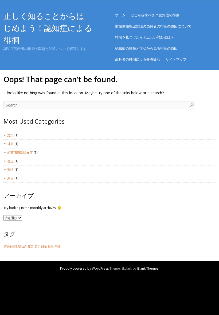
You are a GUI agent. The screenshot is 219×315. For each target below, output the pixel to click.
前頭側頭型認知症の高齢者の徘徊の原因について (153, 26)
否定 (10, 161)
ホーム (120, 15)
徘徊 (10, 143)
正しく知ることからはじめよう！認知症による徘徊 (47, 27)
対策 (10, 135)
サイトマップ (176, 59)
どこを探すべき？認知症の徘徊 (155, 15)
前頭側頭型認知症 (20, 152)
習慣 (10, 169)
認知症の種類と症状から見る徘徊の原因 (146, 48)
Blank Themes (147, 268)
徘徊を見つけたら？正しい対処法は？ (144, 37)
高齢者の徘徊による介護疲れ (137, 59)
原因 (10, 178)
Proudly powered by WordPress (84, 268)
